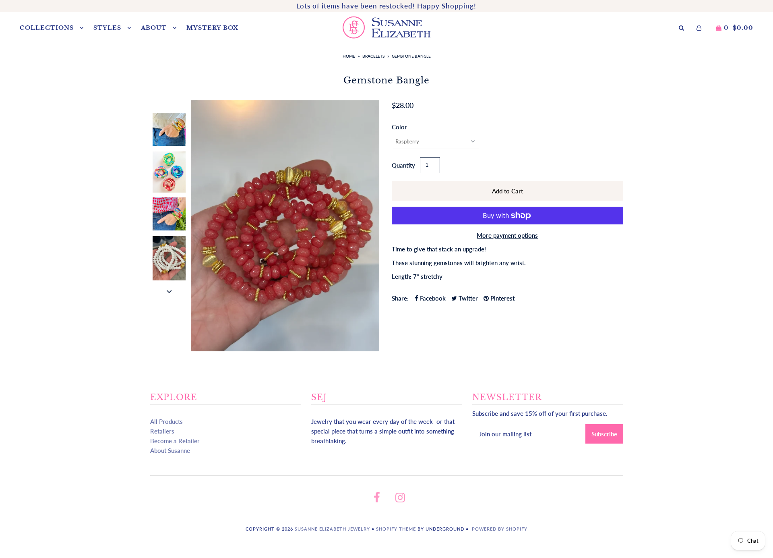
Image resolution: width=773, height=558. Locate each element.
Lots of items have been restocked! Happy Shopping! (386, 6)
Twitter (467, 298)
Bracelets (373, 56)
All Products (166, 421)
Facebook (432, 298)
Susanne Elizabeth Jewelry (332, 528)
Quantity (403, 165)
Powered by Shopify (499, 528)
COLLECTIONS (48, 27)
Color (399, 127)
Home (349, 56)
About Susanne (170, 450)
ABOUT (155, 27)
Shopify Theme (396, 528)
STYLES (108, 27)
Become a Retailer (175, 440)
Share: (400, 298)
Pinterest (502, 298)
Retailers (162, 431)
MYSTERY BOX (212, 27)
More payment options (507, 235)
